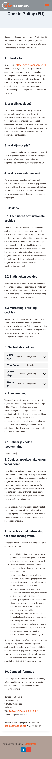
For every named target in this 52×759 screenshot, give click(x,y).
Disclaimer (30, 744)
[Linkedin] (23, 749)
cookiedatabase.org (15, 726)
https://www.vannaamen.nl (31, 65)
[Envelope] (28, 749)
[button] (47, 5)
